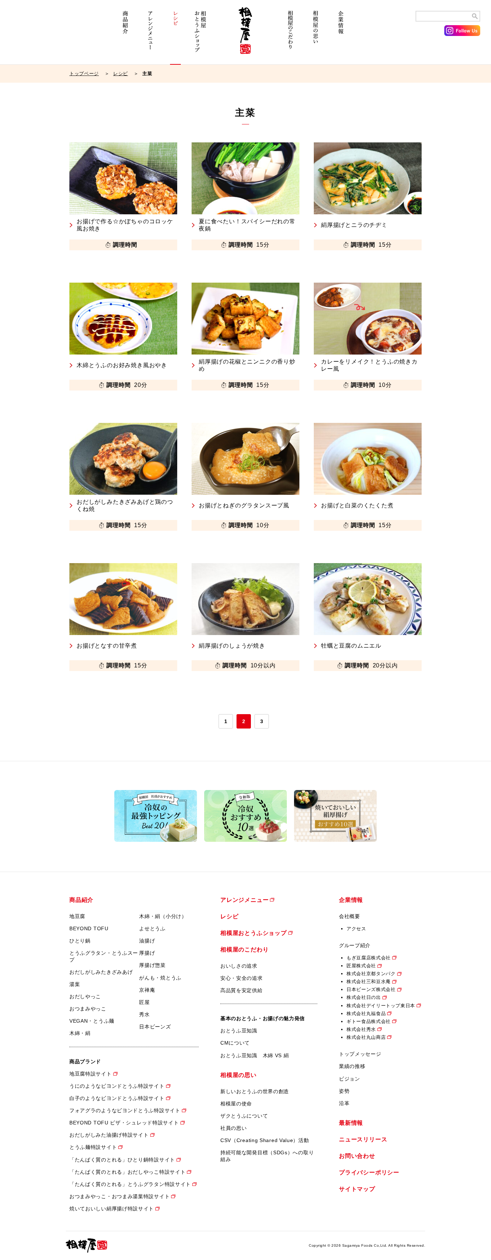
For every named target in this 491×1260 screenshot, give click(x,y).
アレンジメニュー (150, 35)
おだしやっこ (85, 996)
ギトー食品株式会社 (369, 1021)
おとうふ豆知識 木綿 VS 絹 (254, 1055)
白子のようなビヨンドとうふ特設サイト (117, 1098)
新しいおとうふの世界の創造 (254, 1091)
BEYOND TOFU (89, 928)
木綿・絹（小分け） (163, 916)
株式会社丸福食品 (366, 1013)
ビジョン (349, 1079)
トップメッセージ (360, 1054)
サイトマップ (357, 1189)
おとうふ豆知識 (238, 1030)
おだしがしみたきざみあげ (101, 972)
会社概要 (349, 916)
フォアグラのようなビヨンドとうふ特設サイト (124, 1110)
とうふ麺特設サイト (93, 1147)
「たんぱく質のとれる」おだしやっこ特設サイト (127, 1172)
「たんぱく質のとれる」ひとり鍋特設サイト (122, 1160)
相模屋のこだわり (290, 35)
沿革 (344, 1103)
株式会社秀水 (361, 1029)
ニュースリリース (363, 1139)
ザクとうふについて (244, 1116)
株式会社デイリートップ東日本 (381, 1005)
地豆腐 (77, 916)
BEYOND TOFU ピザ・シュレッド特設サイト (124, 1123)
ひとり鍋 (80, 941)
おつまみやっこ (87, 1009)
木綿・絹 (80, 1033)
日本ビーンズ (155, 1027)
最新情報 (351, 1123)
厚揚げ (147, 953)
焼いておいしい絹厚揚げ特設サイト (111, 1208)
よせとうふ (152, 928)
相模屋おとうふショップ (200, 35)
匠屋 (144, 1002)
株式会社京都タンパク (371, 973)
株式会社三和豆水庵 (369, 981)
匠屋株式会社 (361, 965)
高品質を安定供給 (241, 990)
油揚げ (147, 941)
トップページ (84, 73)
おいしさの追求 (238, 966)
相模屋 (245, 35)
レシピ (175, 35)
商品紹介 (125, 35)
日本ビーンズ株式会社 (371, 989)
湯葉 (74, 984)
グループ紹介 (355, 945)
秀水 (144, 1014)
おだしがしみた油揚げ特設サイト (109, 1135)
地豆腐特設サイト (90, 1074)
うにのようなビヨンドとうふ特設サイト (117, 1086)
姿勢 (344, 1091)
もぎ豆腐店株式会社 (369, 957)
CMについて (235, 1043)
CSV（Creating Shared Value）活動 (264, 1140)
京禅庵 (147, 990)
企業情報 (340, 35)
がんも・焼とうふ (160, 978)
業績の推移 (352, 1066)
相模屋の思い (315, 35)
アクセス (356, 928)
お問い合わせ (357, 1156)
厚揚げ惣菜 (152, 965)
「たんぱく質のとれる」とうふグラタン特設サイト (130, 1184)
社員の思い (233, 1128)
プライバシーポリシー (369, 1172)
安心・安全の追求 (241, 978)
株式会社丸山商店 (366, 1037)
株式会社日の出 (364, 997)
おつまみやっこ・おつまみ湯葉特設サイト (119, 1196)
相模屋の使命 (236, 1103)
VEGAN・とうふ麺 (91, 1021)
